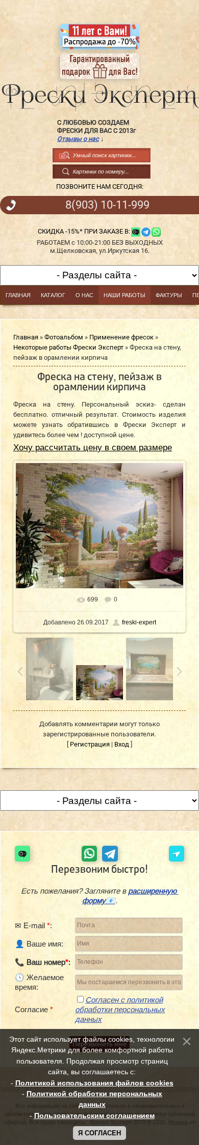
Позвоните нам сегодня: (99, 186)
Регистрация (90, 744)
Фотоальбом (63, 337)
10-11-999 (107, 205)
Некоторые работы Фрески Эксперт (68, 347)
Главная (25, 337)
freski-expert (139, 622)
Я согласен (99, 1133)
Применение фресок (121, 337)
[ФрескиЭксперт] (99, 94)
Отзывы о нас (78, 138)
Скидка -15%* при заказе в (83, 231)
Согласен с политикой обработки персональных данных (120, 1009)
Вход (121, 744)
